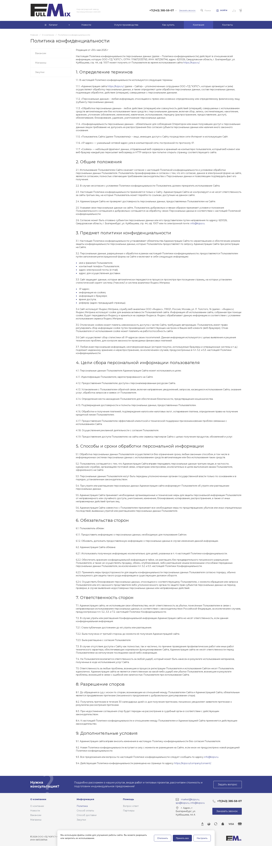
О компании (38, 799)
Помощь (128, 799)
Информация (85, 799)
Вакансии (35, 815)
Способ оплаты (85, 810)
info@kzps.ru (197, 223)
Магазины (35, 819)
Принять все (182, 838)
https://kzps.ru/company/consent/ (192, 763)
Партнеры (128, 810)
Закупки (81, 819)
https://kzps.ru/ (191, 62)
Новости (35, 810)
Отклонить (162, 838)
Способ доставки (86, 815)
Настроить (202, 838)
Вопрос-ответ (131, 806)
